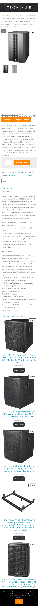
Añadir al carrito (22, 162)
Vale (19, 601)
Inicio (2, 16)
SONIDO (8, 16)
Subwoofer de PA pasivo (19, 16)
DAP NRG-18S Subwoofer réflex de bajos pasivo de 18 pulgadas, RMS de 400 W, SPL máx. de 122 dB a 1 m (19, 468)
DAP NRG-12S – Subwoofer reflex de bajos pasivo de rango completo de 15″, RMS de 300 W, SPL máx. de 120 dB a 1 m (19, 359)
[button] (33, 33)
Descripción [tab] (7, 181)
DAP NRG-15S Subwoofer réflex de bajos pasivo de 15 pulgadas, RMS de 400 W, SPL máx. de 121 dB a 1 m (19, 414)
